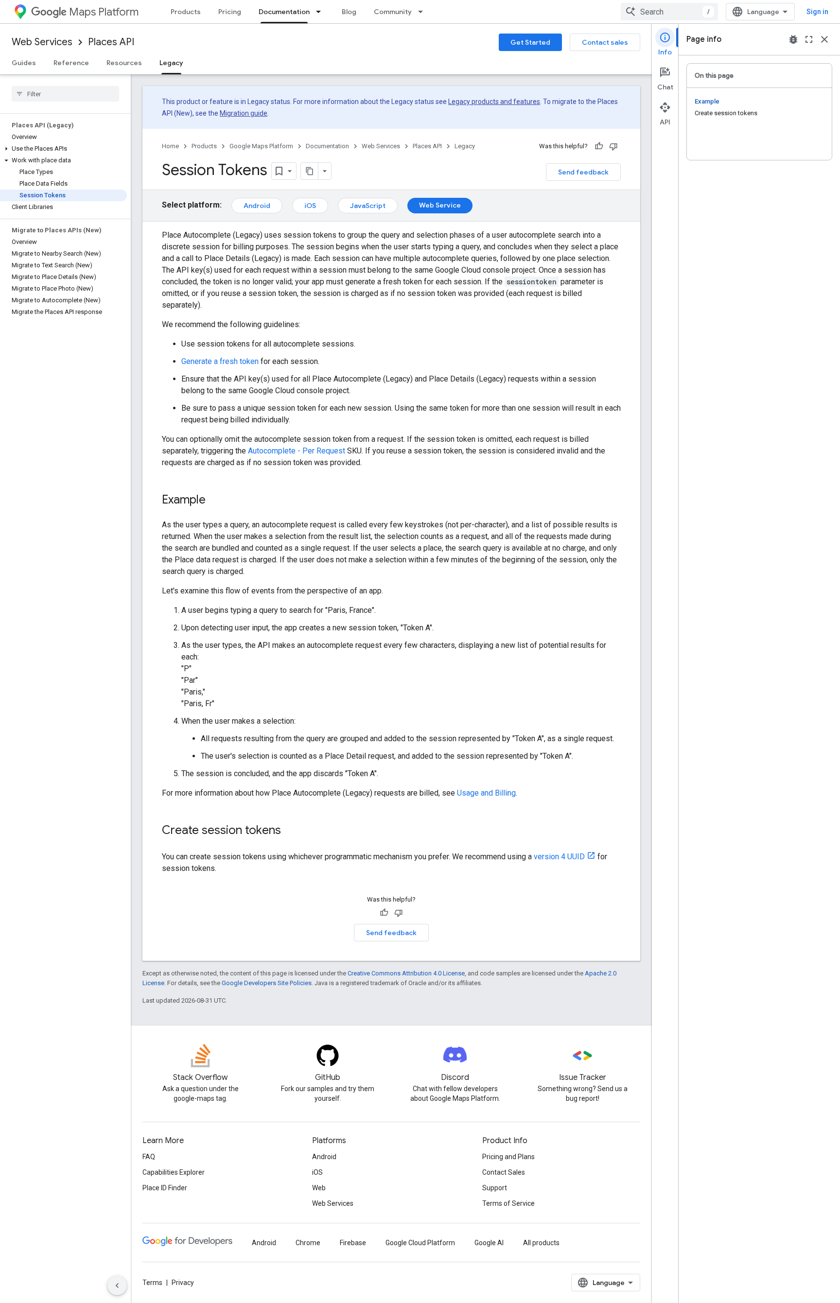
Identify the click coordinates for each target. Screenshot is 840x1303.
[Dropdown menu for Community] (423, 11)
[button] (63, 149)
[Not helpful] (613, 146)
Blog (349, 11)
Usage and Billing (486, 793)
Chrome (308, 1243)
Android (257, 205)
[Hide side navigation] (117, 1285)
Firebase (353, 1243)
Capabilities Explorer (173, 1172)
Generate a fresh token (220, 361)
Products (186, 11)
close (824, 39)
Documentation (284, 11)
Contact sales (605, 42)
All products (541, 1243)
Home (170, 146)
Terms (152, 1282)
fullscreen (809, 39)
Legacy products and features (494, 101)
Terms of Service (508, 1203)
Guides (24, 62)
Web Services (42, 42)
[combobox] (669, 11)
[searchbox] (65, 94)
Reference (71, 62)
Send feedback (583, 172)
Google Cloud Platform (420, 1243)
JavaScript (367, 205)
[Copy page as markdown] (309, 171)
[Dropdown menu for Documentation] (321, 11)
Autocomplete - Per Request (296, 450)
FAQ (148, 1157)
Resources (124, 62)
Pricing (229, 11)
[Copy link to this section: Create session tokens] (290, 831)
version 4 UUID (559, 856)
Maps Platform (104, 11)
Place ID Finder (164, 1188)
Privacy (183, 1282)
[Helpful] (599, 146)
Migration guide (243, 113)
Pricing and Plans (508, 1157)
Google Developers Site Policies (267, 983)
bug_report (793, 39)
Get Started (530, 42)
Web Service (440, 205)
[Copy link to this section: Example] (215, 500)
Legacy (171, 62)
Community (393, 11)
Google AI (489, 1243)
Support (494, 1188)
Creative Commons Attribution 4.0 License (406, 973)
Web (319, 1188)
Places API (111, 42)
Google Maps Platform (261, 146)
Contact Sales (503, 1172)
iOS (310, 205)
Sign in (817, 12)
